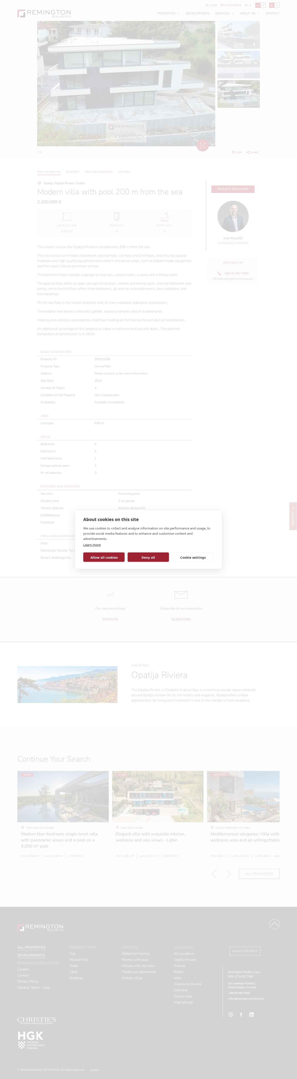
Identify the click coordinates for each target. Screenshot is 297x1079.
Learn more (92, 545)
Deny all (148, 557)
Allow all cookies (104, 557)
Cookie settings (193, 557)
